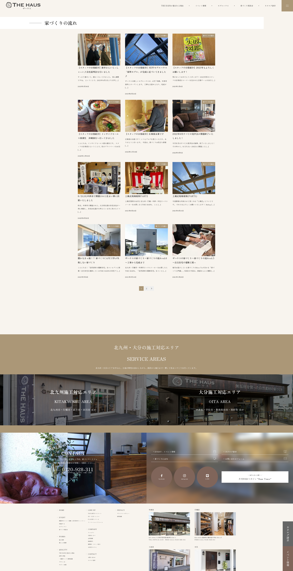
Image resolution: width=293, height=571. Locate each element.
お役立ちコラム (92, 547)
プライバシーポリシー (123, 513)
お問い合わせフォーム (234, 458)
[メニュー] (287, 5)
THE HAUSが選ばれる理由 (172, 5)
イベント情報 (200, 5)
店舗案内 (90, 541)
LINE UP (92, 510)
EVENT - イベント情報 (165, 451)
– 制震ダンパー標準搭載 (66, 559)
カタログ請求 (270, 5)
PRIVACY (121, 510)
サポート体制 (62, 565)
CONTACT (92, 554)
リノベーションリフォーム (95, 522)
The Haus (23, 5)
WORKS (62, 536)
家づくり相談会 (246, 5)
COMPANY (92, 529)
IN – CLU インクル (93, 516)
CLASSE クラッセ (93, 519)
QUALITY (63, 549)
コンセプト (91, 532)
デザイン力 (62, 562)
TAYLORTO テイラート (94, 513)
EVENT (62, 517)
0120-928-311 (77, 469)
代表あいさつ (91, 535)
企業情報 (90, 538)
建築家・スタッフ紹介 (94, 544)
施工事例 (61, 540)
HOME (61, 510)
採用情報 (119, 516)
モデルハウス (223, 5)
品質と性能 (62, 556)
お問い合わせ (91, 557)
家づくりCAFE (161, 458)
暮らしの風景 (62, 543)
